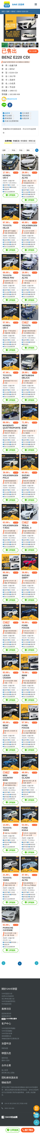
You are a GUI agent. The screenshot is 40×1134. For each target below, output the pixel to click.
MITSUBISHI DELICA (28, 376)
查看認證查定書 (11, 99)
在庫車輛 (8, 141)
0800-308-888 (9, 1108)
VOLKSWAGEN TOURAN (29, 226)
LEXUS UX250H (7, 626)
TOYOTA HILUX (7, 226)
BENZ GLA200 (26, 776)
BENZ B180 (24, 426)
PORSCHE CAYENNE (8, 929)
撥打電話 (29, 1130)
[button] (9, 168)
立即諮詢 (11, 195)
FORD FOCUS (25, 626)
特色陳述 (24, 141)
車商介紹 (31, 141)
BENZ (13, 11)
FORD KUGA (25, 829)
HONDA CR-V (6, 176)
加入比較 (16, 172)
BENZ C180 (5, 726)
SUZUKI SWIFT (26, 576)
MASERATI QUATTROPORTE (11, 426)
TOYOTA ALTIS (26, 176)
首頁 (3, 11)
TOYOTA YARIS (7, 829)
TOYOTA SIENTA (26, 326)
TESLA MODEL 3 (26, 526)
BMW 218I (5, 576)
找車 (8, 11)
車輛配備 (16, 141)
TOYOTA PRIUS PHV (8, 276)
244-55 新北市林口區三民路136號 (16, 1103)
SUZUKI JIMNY (26, 476)
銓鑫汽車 (12, 181)
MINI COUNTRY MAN (8, 777)
